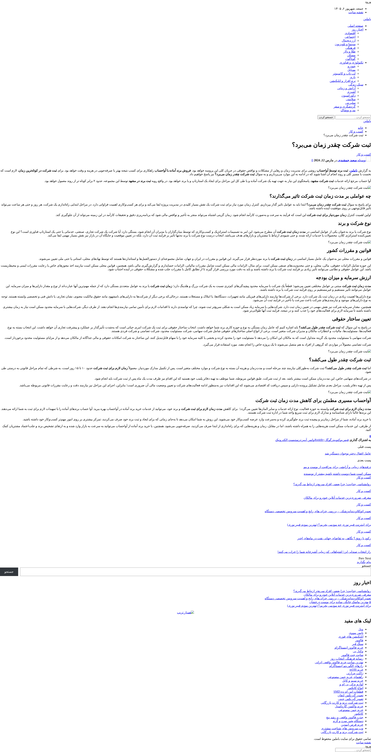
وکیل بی (358, 651)
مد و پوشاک (348, 110)
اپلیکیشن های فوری (350, 636)
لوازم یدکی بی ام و (351, 684)
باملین (367, 19)
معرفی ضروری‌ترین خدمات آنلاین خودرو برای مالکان (337, 594)
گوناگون (350, 58)
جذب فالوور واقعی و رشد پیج (344, 717)
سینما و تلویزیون (345, 44)
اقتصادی (350, 33)
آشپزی (351, 91)
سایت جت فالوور (352, 655)
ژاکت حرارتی (354, 673)
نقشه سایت (355, 12)
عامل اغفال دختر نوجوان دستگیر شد (348, 453)
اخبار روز (357, 29)
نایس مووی (356, 633)
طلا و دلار (349, 51)
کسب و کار (364, 154)
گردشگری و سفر (345, 106)
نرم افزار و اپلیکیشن (343, 80)
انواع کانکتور (355, 688)
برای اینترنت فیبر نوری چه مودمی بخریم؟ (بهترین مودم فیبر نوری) (329, 605)
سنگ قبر (357, 644)
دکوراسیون (348, 95)
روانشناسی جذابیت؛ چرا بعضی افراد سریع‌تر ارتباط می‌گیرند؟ (332, 591)
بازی (353, 77)
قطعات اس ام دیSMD (348, 691)
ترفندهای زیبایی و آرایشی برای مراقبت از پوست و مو (337, 467)
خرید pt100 (356, 669)
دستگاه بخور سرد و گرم (348, 721)
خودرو (352, 66)
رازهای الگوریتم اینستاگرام (346, 666)
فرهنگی (350, 47)
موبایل (351, 69)
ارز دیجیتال (349, 40)
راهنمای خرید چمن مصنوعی (345, 677)
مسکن (351, 55)
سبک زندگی (355, 84)
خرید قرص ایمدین (352, 724)
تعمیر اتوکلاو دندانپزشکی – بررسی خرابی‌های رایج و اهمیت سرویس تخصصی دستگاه (318, 598)
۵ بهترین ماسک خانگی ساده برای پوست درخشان (340, 602)
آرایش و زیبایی (346, 88)
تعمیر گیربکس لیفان (350, 695)
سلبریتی (350, 103)
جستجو (366, 565)
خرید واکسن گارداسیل (349, 706)
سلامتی (351, 99)
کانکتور (358, 713)
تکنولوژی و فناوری (351, 62)
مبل (360, 629)
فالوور (359, 640)
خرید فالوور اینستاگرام (348, 647)
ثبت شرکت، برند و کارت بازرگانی (342, 702)
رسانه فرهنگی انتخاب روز (346, 658)
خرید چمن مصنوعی (350, 710)
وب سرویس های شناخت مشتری (342, 728)
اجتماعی (350, 36)
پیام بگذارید (364, 562)
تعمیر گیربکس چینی (350, 699)
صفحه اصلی (355, 25)
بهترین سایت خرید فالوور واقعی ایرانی (339, 662)
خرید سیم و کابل (352, 680)
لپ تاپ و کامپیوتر (344, 73)
